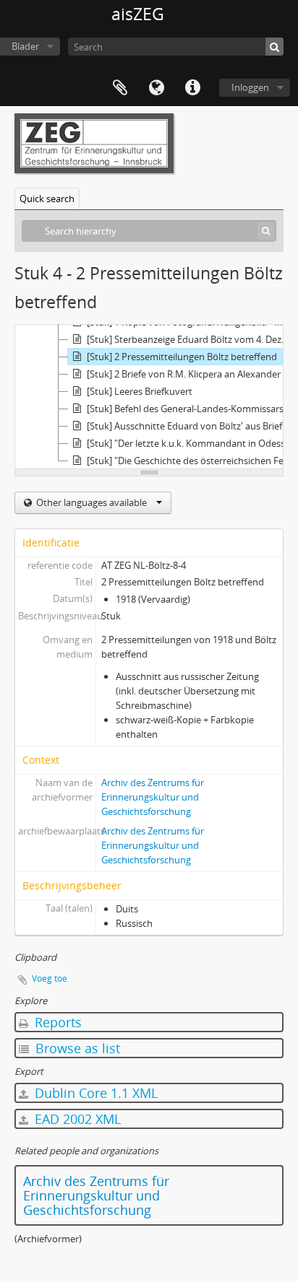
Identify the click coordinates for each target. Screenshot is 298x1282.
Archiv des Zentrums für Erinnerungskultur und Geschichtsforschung (152, 797)
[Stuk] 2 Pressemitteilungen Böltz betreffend (182, 356)
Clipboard (120, 88)
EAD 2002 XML (76, 1119)
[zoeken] (274, 47)
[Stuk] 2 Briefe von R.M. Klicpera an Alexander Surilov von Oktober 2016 (191, 373)
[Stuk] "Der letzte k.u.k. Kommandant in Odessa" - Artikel (191, 443)
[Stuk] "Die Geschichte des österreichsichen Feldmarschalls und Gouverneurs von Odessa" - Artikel (191, 460)
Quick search (47, 198)
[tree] (149, 397)
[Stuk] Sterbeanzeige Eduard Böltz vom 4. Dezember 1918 (191, 339)
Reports (56, 1022)
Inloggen (250, 87)
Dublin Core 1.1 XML (94, 1093)
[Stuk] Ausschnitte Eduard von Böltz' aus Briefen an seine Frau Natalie (191, 425)
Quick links (192, 88)
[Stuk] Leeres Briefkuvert (139, 391)
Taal (156, 88)
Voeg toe (49, 978)
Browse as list (76, 1048)
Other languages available (91, 502)
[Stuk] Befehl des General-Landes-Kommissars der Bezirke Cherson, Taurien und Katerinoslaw (191, 408)
